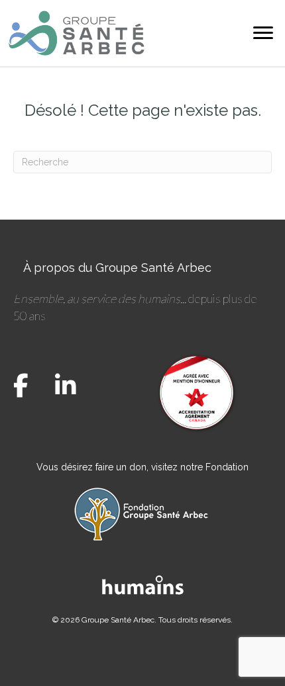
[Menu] (263, 33)
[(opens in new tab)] (142, 583)
